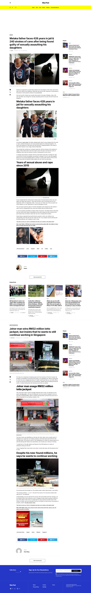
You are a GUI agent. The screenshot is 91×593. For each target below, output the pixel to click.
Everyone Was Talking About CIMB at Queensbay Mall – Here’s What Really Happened (75, 84)
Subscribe (75, 570)
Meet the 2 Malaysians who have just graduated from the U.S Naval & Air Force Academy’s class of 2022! (73, 303)
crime (27, 248)
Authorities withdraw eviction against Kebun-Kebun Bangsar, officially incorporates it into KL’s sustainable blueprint (35, 304)
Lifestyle (70, 54)
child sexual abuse (20, 248)
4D (27, 444)
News (70, 43)
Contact (44, 584)
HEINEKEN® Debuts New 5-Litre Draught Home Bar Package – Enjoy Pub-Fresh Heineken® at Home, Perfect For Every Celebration (75, 59)
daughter (33, 248)
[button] (10, 3)
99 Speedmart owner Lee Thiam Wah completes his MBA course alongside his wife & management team (17, 303)
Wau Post (45, 3)
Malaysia (38, 532)
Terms (53, 584)
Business (11, 298)
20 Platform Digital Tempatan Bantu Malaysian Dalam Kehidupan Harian (71, 95)
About (34, 584)
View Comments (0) (37, 277)
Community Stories (13, 325)
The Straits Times (46, 197)
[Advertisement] (45, 21)
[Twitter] (15, 588)
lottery (33, 532)
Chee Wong (26, 551)
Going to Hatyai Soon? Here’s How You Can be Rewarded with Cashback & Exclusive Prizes (75, 47)
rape (51, 248)
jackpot (28, 532)
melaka (46, 248)
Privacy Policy (36, 586)
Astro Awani (25, 142)
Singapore (44, 532)
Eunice (25, 268)
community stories (20, 532)
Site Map (44, 586)
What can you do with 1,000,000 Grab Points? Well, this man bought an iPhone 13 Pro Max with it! (54, 303)
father (38, 248)
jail (42, 248)
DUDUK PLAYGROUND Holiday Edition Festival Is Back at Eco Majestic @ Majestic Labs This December (75, 73)
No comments (23, 312)
